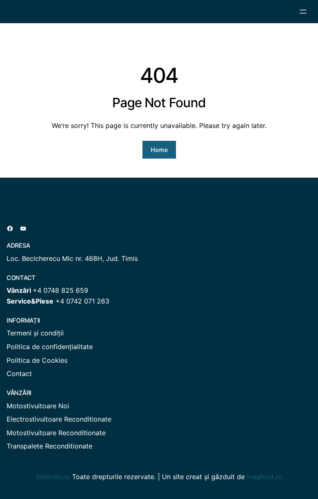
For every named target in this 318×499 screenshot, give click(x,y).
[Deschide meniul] (303, 12)
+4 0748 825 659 (60, 290)
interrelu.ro (53, 476)
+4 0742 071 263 (82, 301)
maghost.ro (264, 476)
